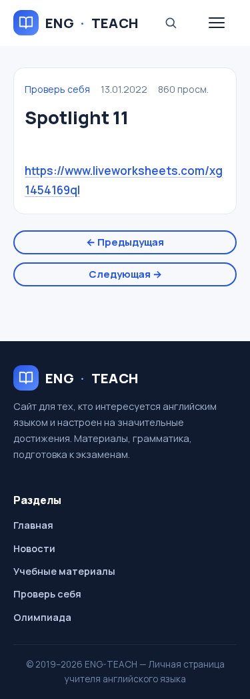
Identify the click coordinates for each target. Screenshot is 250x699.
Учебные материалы (64, 571)
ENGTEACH (92, 23)
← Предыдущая (125, 242)
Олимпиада (42, 617)
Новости (34, 548)
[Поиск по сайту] (170, 22)
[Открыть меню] (217, 23)
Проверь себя (57, 89)
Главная (33, 525)
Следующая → (125, 274)
